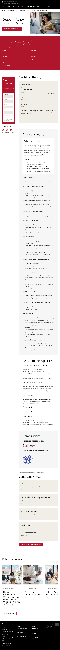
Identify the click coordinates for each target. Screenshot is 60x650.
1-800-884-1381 (6, 645)
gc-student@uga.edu (44, 390)
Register (50, 93)
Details (12, 65)
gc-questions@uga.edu (30, 532)
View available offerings (11, 28)
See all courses (10, 613)
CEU (37, 349)
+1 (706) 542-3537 (28, 528)
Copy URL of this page (8, 132)
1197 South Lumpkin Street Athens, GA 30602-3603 (7, 637)
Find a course (22, 10)
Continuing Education (12, 10)
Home (3, 10)
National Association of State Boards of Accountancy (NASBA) (37, 335)
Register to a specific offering (31, 544)
